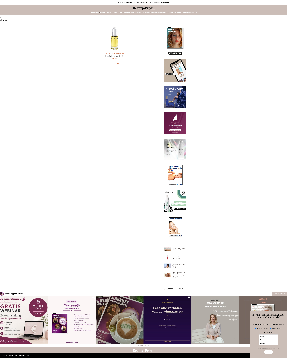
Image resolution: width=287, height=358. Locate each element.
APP (28, 355)
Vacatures (5, 355)
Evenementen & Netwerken (158, 12)
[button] (24, 320)
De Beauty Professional (174, 12)
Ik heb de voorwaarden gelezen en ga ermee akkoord (269, 348)
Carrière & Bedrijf (117, 12)
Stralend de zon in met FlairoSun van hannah (178, 249)
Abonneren (10, 355)
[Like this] (116, 64)
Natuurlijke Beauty (129, 12)
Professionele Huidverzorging (116, 53)
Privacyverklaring (22, 355)
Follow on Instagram (279, 294)
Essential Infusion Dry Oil (114, 56)
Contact (15, 355)
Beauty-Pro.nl (143, 8)
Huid (106, 53)
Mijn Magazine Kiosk (188, 12)
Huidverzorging (94, 12)
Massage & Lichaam (105, 12)
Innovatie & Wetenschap (143, 12)
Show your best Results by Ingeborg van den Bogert (178, 266)
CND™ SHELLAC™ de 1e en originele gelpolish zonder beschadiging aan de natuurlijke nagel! (179, 274)
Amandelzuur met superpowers (177, 257)
